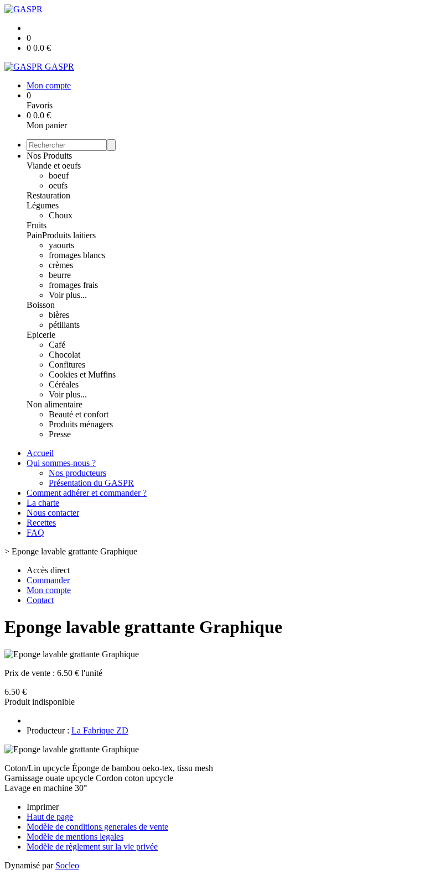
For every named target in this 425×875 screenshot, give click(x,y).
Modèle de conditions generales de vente (97, 826)
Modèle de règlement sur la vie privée (92, 846)
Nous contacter (53, 512)
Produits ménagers (81, 424)
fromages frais (73, 285)
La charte (43, 502)
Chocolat (64, 354)
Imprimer (43, 806)
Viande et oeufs (54, 165)
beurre (60, 275)
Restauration (48, 195)
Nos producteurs (77, 473)
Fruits (36, 225)
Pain (34, 235)
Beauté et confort (78, 414)
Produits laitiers (69, 235)
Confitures (67, 364)
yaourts (61, 245)
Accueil (40, 453)
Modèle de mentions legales (75, 836)
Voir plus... (68, 295)
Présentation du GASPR (91, 483)
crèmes (61, 265)
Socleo (67, 865)
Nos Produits (49, 155)
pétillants (64, 324)
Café (57, 344)
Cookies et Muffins (82, 374)
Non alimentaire (54, 404)
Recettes (41, 522)
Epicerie (41, 334)
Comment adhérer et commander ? (87, 492)
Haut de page (50, 816)
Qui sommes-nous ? (61, 463)
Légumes (43, 205)
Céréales (64, 384)
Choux (60, 215)
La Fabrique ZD (99, 730)
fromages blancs (77, 255)
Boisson (41, 305)
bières (59, 314)
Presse (60, 434)
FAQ (35, 532)
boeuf (59, 175)
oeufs (58, 185)
